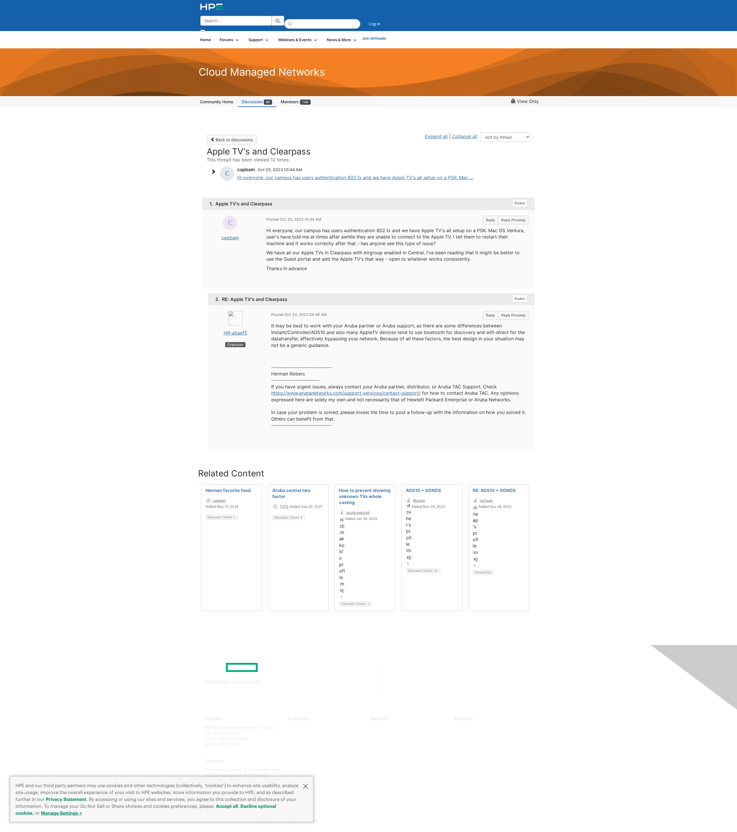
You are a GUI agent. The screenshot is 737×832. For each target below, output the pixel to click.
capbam (230, 238)
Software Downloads (390, 752)
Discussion (256, 101)
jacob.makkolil (358, 512)
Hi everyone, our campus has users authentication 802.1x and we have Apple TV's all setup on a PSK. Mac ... (355, 177)
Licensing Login (385, 761)
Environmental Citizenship (312, 752)
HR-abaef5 (235, 333)
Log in (374, 23)
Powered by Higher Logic (451, 820)
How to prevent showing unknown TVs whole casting (364, 496)
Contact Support (386, 735)
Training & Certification (392, 744)
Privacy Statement (66, 799)
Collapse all (464, 136)
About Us (296, 727)
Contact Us (298, 744)
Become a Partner (471, 735)
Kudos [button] (520, 203)
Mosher (419, 500)
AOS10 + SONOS (423, 490)
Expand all (436, 136)
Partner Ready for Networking (482, 744)
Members (295, 101)
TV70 (284, 506)
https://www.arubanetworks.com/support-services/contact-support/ (346, 393)
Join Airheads (374, 38)
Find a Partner (467, 727)
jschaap (486, 500)
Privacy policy (301, 761)
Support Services (387, 727)
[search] (277, 21)
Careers (295, 735)
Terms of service (303, 769)
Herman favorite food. (229, 490)
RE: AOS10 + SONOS (494, 490)
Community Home (216, 101)
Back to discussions (233, 139)
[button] (305, 786)
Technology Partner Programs (482, 752)
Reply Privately (513, 220)
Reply (490, 220)
